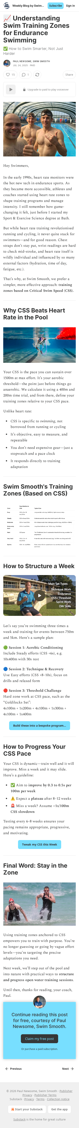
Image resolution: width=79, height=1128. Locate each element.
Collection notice (58, 1099)
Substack (19, 1119)
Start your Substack (29, 1109)
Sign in (70, 6)
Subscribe (55, 6)
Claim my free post (39, 1038)
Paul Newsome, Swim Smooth (31, 61)
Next (65, 1069)
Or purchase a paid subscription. (39, 1049)
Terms (40, 1099)
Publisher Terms (45, 1095)
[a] (39, 595)
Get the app (59, 1109)
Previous (15, 1069)
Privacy (29, 1099)
